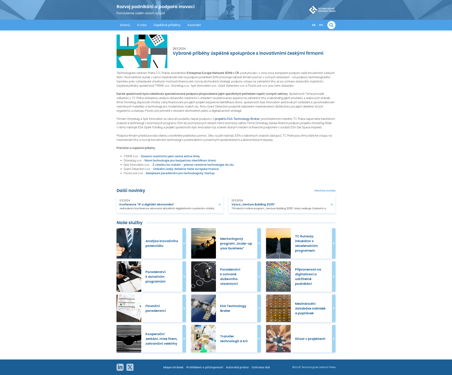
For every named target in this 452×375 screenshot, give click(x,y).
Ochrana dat (260, 367)
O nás (142, 25)
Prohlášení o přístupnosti (204, 367)
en (321, 25)
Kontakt (194, 25)
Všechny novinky (324, 190)
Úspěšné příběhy (167, 25)
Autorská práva (237, 367)
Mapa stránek (173, 367)
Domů (125, 25)
